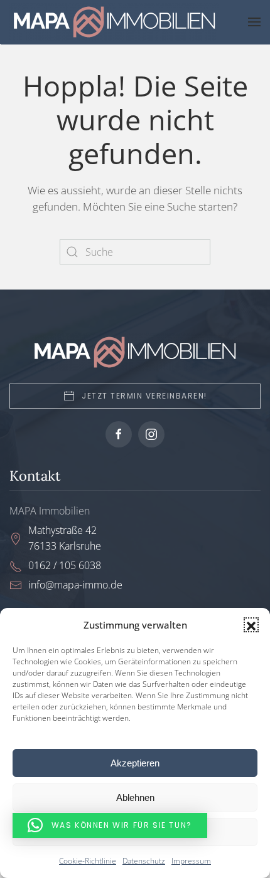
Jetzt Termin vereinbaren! (144, 395)
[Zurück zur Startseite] (116, 22)
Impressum (191, 860)
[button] (251, 625)
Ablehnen (135, 797)
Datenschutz (143, 860)
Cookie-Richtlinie (87, 860)
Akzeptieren (135, 763)
